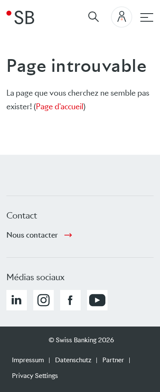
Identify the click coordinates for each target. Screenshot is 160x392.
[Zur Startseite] (20, 17)
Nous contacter (32, 235)
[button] (16, 300)
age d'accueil (62, 106)
